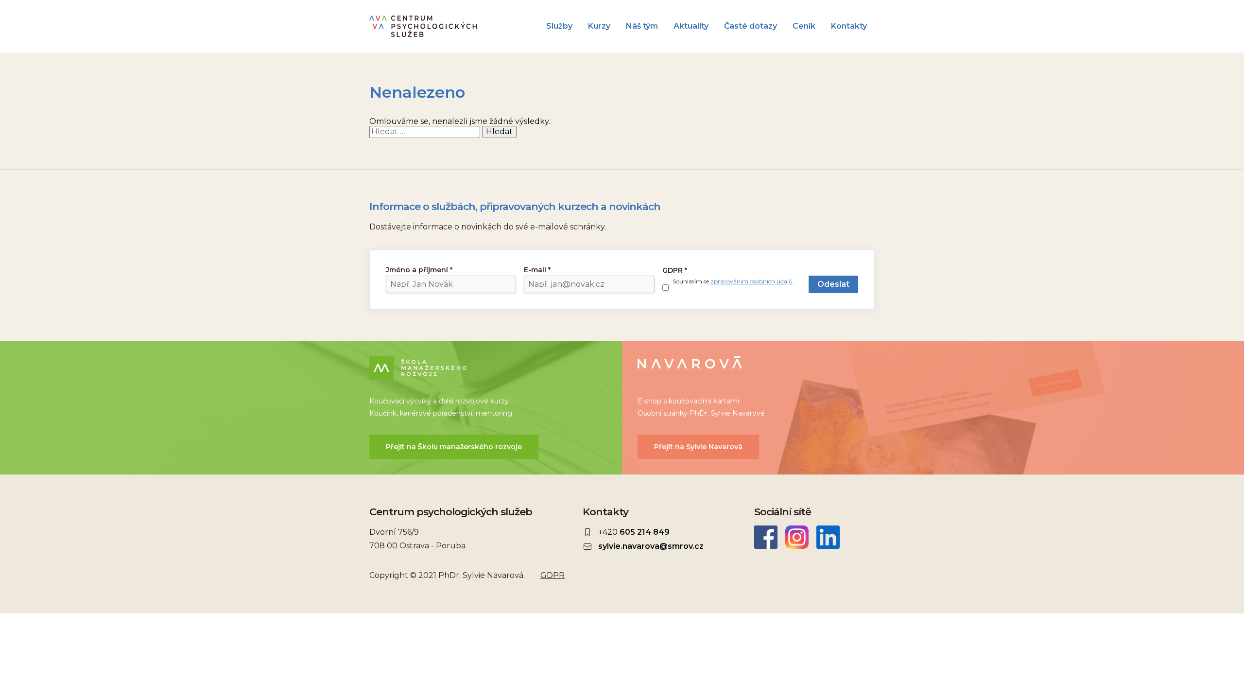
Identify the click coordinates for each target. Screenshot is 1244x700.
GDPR (674, 270)
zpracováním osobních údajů (751, 281)
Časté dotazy (750, 26)
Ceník (804, 26)
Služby (559, 26)
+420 (634, 532)
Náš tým (642, 26)
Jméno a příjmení (419, 270)
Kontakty (849, 26)
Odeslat (833, 284)
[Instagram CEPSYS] (797, 537)
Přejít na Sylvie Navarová (698, 446)
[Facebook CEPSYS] (766, 537)
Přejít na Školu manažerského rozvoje (454, 446)
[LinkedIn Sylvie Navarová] (828, 537)
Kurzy (599, 26)
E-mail (537, 270)
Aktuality (691, 26)
